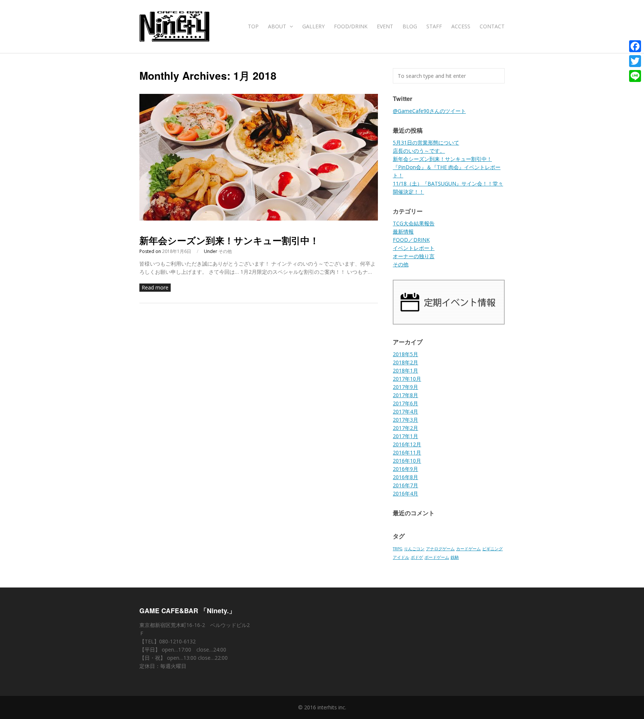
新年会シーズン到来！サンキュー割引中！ (229, 240)
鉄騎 (455, 557)
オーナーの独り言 (414, 256)
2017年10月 (407, 378)
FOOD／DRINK (411, 239)
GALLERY (313, 26)
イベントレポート (414, 247)
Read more (155, 287)
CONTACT (492, 26)
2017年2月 (405, 427)
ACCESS (460, 26)
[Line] (635, 76)
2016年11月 (407, 452)
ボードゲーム (436, 557)
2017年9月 (405, 386)
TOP (253, 26)
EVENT (385, 26)
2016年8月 (405, 477)
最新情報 (403, 231)
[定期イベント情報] (449, 322)
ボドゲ (417, 557)
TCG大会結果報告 (414, 223)
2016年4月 (405, 493)
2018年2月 (405, 362)
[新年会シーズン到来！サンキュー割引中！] (258, 218)
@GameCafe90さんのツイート (429, 110)
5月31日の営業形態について (426, 142)
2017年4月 (405, 411)
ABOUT (278, 26)
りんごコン (414, 548)
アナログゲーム (440, 548)
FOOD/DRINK (350, 26)
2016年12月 (407, 444)
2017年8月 (405, 395)
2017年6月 (405, 403)
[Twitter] (635, 61)
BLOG (409, 26)
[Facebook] (635, 46)
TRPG (397, 548)
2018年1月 (405, 370)
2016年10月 (407, 460)
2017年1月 (405, 436)
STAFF (434, 26)
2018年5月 (405, 354)
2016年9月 (405, 468)
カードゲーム (468, 548)
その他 (225, 251)
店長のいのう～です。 (419, 150)
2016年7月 (405, 485)
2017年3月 (405, 419)
